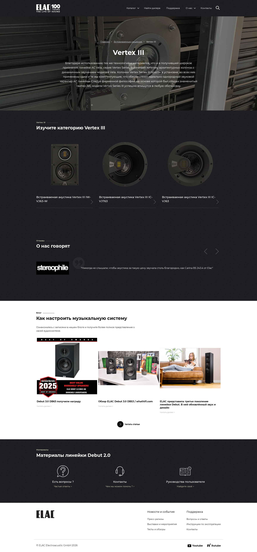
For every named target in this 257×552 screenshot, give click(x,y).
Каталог (131, 8)
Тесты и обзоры (156, 529)
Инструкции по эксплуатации (204, 524)
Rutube (216, 545)
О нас (189, 8)
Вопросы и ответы (197, 519)
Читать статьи (132, 424)
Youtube (197, 545)
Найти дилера (152, 8)
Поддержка (173, 8)
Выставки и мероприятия (162, 524)
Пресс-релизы (155, 519)
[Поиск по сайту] (218, 8)
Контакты (206, 8)
